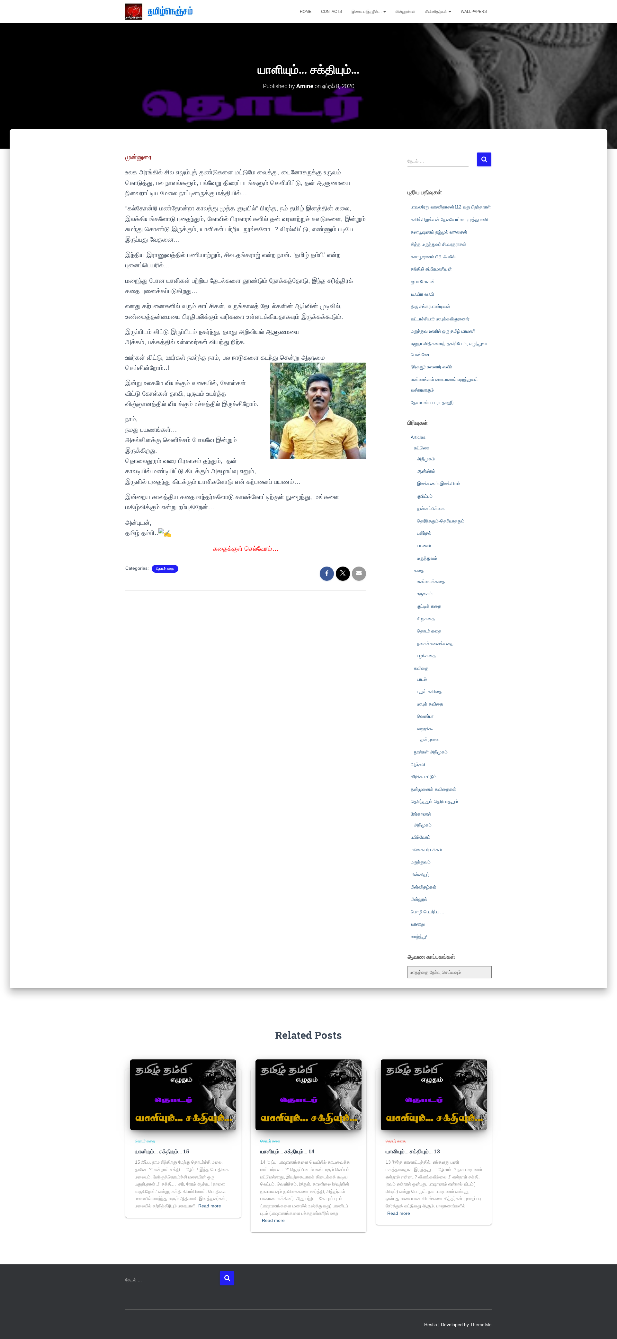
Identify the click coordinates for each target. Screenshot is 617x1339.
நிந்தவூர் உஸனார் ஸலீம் (431, 366)
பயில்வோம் (420, 837)
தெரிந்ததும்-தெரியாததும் (440, 520)
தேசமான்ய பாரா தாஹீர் (432, 402)
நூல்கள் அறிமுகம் (431, 751)
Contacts (331, 11)
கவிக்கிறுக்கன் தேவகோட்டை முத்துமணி (449, 219)
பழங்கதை (426, 655)
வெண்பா (425, 716)
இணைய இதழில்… (367, 11)
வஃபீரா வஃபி (422, 294)
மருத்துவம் (427, 558)
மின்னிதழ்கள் (436, 11)
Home (305, 11)
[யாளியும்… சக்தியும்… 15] (183, 1094)
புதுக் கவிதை (429, 691)
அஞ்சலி (418, 764)
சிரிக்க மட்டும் (423, 776)
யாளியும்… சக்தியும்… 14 (287, 1151)
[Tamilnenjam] (161, 12)
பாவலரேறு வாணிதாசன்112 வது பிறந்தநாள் (451, 206)
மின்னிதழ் (420, 874)
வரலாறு (418, 924)
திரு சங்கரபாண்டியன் (431, 306)
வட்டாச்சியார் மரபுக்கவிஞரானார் (440, 318)
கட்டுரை (421, 447)
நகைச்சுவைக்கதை (435, 643)
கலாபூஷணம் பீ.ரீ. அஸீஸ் (433, 256)
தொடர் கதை (165, 568)
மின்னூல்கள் (406, 11)
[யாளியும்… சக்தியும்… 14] (308, 1094)
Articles (418, 437)
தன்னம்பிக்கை (431, 508)
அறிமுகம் (426, 458)
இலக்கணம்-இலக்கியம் (438, 483)
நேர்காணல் (421, 814)
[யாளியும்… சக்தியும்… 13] (434, 1094)
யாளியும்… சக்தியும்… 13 (413, 1151)
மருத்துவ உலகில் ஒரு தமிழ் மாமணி (443, 331)
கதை (419, 570)
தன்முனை (430, 739)
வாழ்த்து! (419, 936)
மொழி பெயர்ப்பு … (427, 911)
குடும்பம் (425, 496)
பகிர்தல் (424, 533)
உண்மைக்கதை (431, 581)
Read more (209, 1205)
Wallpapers (474, 11)
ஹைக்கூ (425, 728)
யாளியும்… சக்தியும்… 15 (162, 1151)
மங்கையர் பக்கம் (426, 849)
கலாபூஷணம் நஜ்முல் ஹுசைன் (439, 232)
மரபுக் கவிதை (430, 703)
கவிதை (421, 668)
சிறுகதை (426, 618)
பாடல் (422, 679)
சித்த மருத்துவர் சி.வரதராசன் (439, 244)
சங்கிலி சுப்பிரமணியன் (431, 269)
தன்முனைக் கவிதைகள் (433, 789)
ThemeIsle (481, 1324)
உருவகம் (425, 593)
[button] (384, 11)
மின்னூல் (419, 899)
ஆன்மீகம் (426, 471)
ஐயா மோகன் (423, 281)
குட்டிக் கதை (429, 606)
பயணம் (424, 545)
